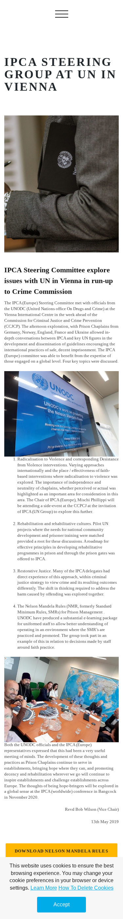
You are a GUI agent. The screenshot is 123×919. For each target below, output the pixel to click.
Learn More (44, 888)
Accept (61, 904)
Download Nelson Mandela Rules (61, 851)
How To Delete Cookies (85, 888)
